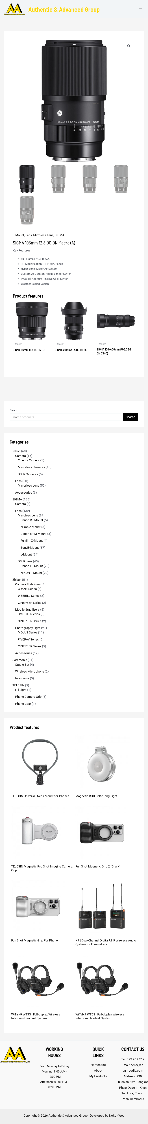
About (98, 1070)
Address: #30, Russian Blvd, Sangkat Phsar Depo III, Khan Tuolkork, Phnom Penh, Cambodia (133, 1087)
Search (14, 410)
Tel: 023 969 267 (132, 1059)
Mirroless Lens (43, 235)
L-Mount (18, 235)
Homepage (98, 1065)
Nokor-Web (117, 1115)
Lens (28, 235)
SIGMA (59, 235)
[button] (129, 46)
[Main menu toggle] (140, 9)
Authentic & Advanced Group (64, 9)
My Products (98, 1076)
